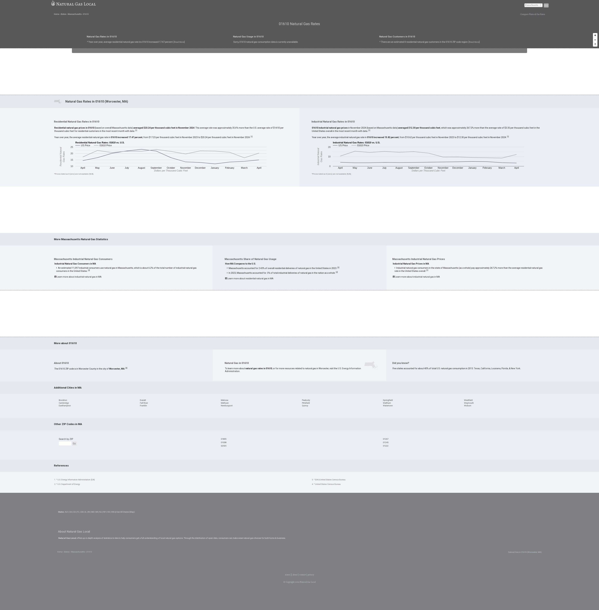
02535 (223, 446)
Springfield (388, 400)
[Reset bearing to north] (595, 44)
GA (82, 512)
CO (74, 512)
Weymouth (469, 403)
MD (92, 512)
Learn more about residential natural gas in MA (250, 278)
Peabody (306, 400)
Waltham (387, 403)
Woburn (467, 405)
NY (104, 512)
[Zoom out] (595, 40)
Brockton (63, 400)
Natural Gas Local (76, 4)
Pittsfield (306, 403)
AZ (66, 512)
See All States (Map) (125, 512)
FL (78, 512)
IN (89, 512)
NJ (100, 512)
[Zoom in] (595, 35)
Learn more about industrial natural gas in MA (79, 277)
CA (70, 512)
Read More (139, 44)
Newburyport (227, 405)
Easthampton (65, 405)
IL (86, 512)
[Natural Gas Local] (53, 4)
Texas (477, 368)
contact (302, 574)
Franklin (143, 405)
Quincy (305, 405)
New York (515, 368)
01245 (385, 442)
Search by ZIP (66, 439)
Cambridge (64, 403)
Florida (505, 368)
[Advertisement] (299, 71)
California (485, 368)
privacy (311, 574)
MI (97, 512)
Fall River (144, 403)
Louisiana (496, 368)
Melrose (224, 400)
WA (112, 512)
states (287, 574)
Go (546, 5)
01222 (385, 446)
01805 (223, 439)
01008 (223, 442)
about (295, 574)
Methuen (225, 403)
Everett (143, 400)
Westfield (468, 400)
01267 (385, 439)
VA (108, 512)
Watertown (388, 405)
